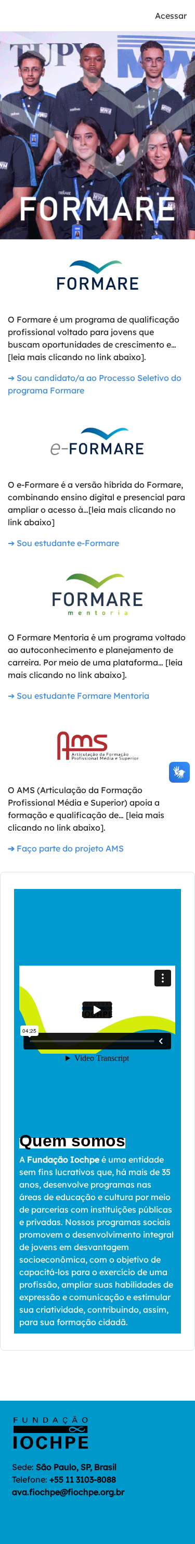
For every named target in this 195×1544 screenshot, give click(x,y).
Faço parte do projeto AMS (66, 848)
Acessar (171, 15)
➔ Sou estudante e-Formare (63, 543)
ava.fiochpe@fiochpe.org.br (68, 1492)
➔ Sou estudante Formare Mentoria (78, 695)
